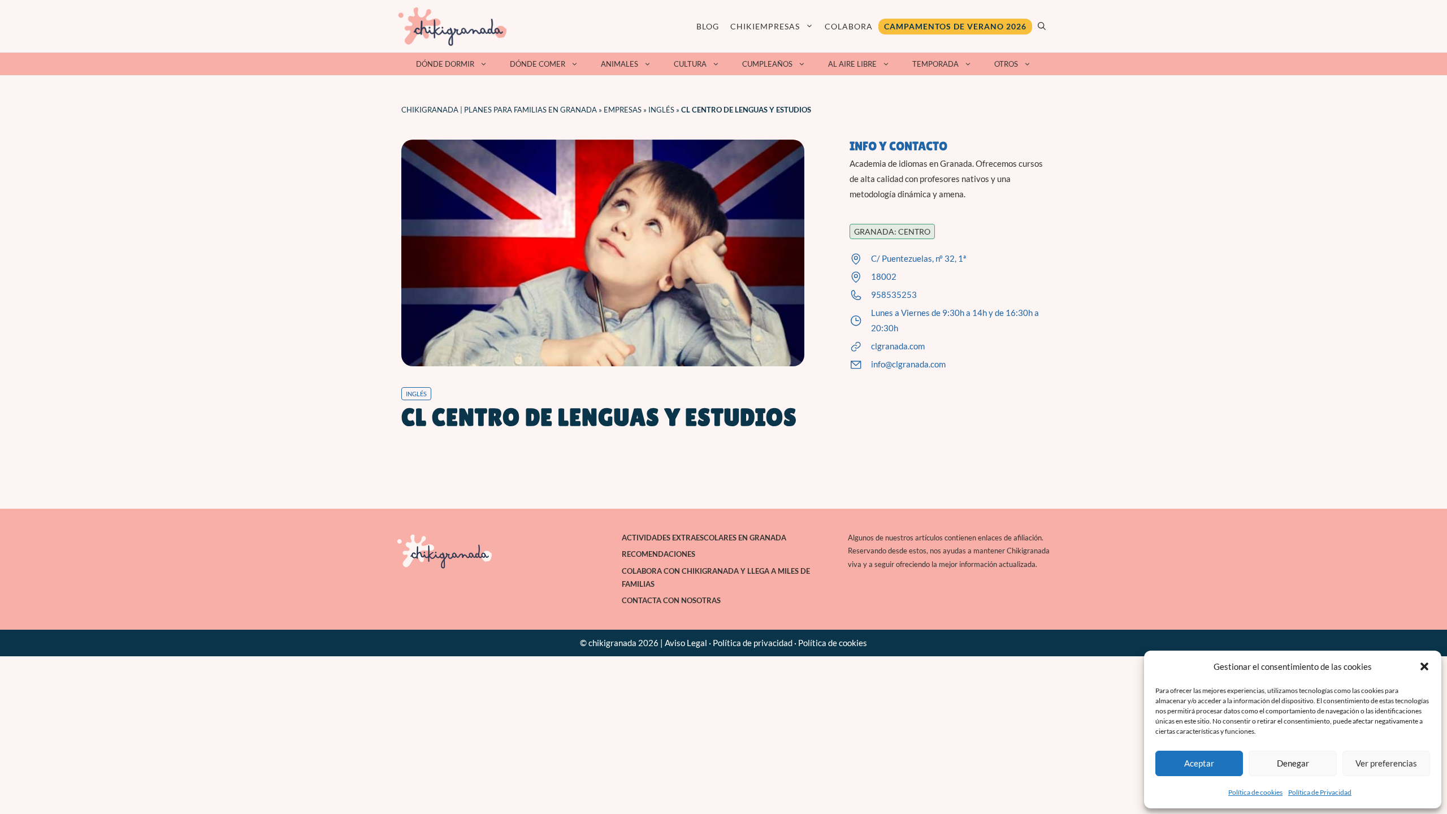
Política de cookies (1255, 792)
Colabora (849, 26)
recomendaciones (658, 553)
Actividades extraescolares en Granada (704, 537)
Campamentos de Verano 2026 (955, 26)
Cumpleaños (767, 63)
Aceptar (1199, 763)
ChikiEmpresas (765, 26)
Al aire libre (852, 63)
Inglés (661, 109)
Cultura (690, 63)
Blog (707, 26)
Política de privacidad (752, 643)
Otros (1006, 63)
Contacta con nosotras (671, 600)
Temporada (935, 63)
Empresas (623, 109)
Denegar (1293, 763)
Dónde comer (537, 63)
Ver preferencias (1386, 763)
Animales (619, 63)
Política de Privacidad (1319, 792)
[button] (1424, 666)
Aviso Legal (686, 643)
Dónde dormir (445, 63)
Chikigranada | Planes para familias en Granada (499, 109)
